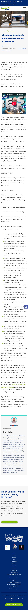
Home (4, 31)
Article (12, 31)
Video (24, 48)
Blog (8, 31)
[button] (26, 307)
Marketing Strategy (7, 50)
